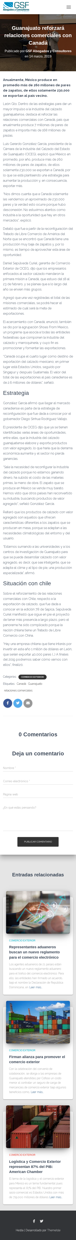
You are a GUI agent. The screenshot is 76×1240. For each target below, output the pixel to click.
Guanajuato (35, 683)
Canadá (21, 683)
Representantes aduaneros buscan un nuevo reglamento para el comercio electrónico (34, 952)
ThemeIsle (53, 1230)
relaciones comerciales (18, 690)
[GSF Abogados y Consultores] (17, 7)
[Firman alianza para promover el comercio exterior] (38, 1021)
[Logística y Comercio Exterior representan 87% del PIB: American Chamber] (38, 1126)
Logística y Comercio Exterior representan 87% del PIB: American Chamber (35, 1167)
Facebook (34, 1221)
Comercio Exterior (32, 677)
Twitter (41, 1221)
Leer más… (36, 987)
